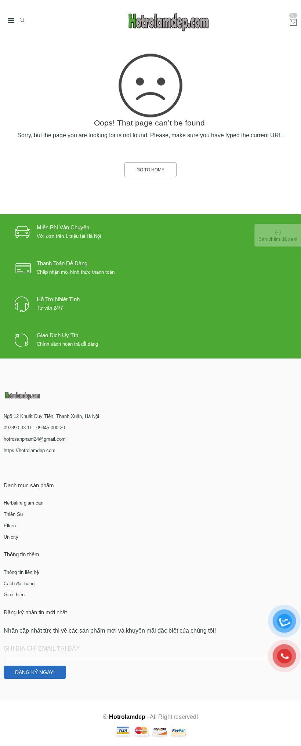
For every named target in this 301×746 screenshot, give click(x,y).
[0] (293, 22)
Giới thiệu (14, 594)
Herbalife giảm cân (23, 503)
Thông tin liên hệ (21, 572)
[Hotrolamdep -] (169, 20)
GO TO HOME (150, 169)
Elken (10, 525)
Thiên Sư (13, 514)
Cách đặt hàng (19, 583)
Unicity (11, 537)
